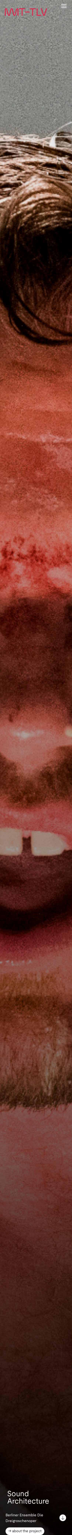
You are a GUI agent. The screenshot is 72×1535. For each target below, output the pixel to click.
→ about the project (25, 1531)
